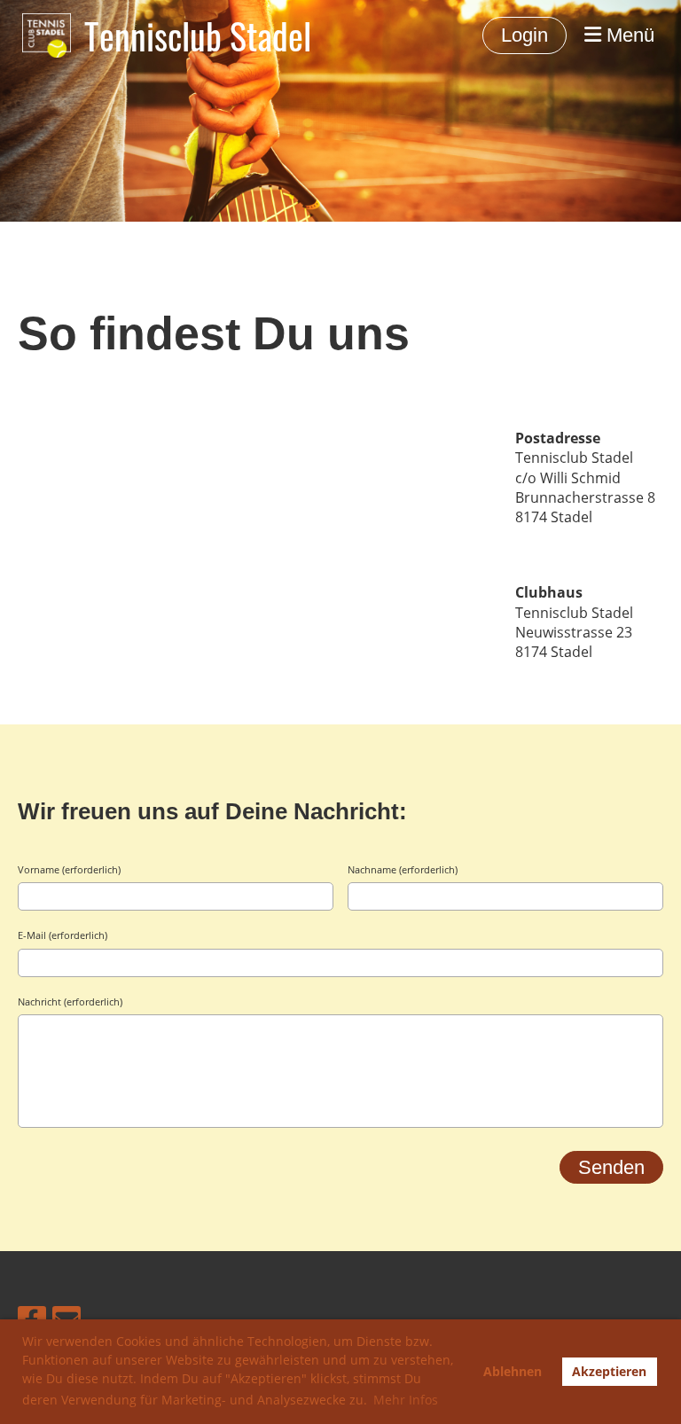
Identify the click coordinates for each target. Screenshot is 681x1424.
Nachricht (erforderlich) (70, 1001)
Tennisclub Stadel (197, 35)
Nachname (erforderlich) (403, 869)
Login (524, 35)
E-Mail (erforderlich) (62, 935)
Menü (627, 35)
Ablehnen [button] (512, 1371)
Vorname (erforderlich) (69, 869)
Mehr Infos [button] (405, 1399)
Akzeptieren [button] (609, 1371)
